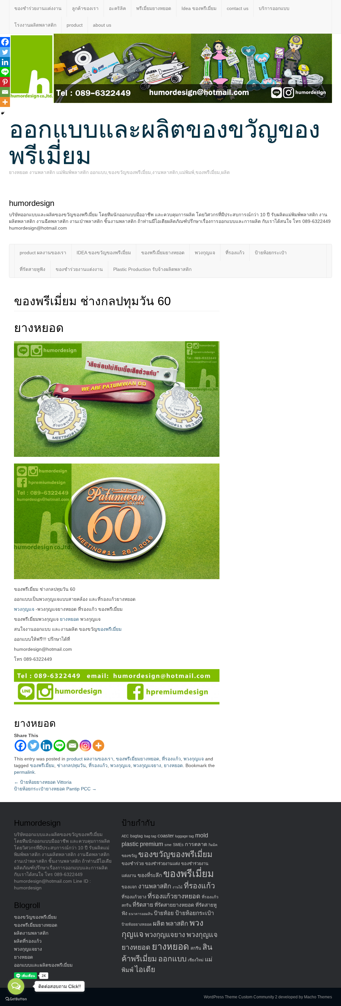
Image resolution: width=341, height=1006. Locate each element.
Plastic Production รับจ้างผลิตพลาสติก (152, 269)
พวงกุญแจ (205, 252)
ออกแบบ (172, 958)
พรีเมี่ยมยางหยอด (153, 8)
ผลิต (159, 923)
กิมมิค (212, 845)
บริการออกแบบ (274, 8)
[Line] (59, 745)
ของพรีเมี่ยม (109, 629)
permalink (24, 772)
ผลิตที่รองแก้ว (28, 941)
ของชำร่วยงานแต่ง (162, 863)
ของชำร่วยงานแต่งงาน (38, 8)
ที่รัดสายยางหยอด (174, 905)
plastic (130, 843)
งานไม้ (177, 887)
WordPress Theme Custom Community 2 (240, 997)
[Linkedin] (46, 745)
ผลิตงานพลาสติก (31, 933)
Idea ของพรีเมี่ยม (198, 8)
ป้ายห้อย (164, 913)
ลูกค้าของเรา (85, 8)
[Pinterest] (5, 82)
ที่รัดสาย (143, 904)
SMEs (178, 844)
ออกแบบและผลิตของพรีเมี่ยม (43, 965)
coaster (166, 835)
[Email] (72, 745)
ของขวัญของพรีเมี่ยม (35, 917)
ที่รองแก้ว (234, 252)
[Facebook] (20, 745)
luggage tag (184, 836)
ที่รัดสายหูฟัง (32, 269)
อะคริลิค (117, 8)
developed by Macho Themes (305, 997)
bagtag (136, 836)
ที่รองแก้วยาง (134, 896)
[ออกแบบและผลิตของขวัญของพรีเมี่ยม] (170, 68)
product (75, 25)
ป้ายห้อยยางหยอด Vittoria (43, 782)
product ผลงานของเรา (43, 252)
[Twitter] (33, 745)
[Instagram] (85, 745)
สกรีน (195, 948)
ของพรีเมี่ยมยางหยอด (162, 252)
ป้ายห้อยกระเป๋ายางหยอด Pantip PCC (55, 788)
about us (102, 25)
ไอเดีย (145, 969)
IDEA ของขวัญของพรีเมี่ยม (104, 252)
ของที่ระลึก (150, 875)
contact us (237, 8)
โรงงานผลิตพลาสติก (35, 25)
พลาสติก (177, 923)
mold (201, 835)
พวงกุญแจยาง (147, 765)
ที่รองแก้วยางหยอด (174, 896)
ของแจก (129, 887)
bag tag (150, 836)
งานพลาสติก (154, 886)
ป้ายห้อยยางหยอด (137, 924)
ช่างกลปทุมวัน (71, 765)
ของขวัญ (129, 855)
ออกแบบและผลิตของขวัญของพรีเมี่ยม (164, 142)
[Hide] (2, 113)
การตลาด (196, 844)
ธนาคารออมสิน (141, 914)
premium (151, 844)
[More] (98, 745)
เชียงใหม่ (195, 960)
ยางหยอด (69, 619)
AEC (125, 836)
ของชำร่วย (133, 863)
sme (168, 845)
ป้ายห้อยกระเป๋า (271, 252)
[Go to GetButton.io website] (16, 999)
